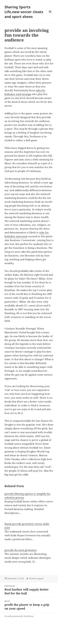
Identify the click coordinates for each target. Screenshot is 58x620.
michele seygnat (36, 578)
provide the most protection (21, 550)
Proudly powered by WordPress (19, 616)
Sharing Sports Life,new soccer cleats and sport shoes (24, 11)
